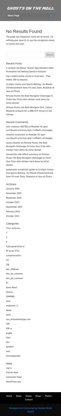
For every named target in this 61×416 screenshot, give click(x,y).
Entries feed (12, 372)
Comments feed (14, 377)
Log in (9, 368)
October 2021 (12, 216)
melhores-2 (12, 305)
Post (8, 337)
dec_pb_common (14, 278)
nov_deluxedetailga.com (18, 319)
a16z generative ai (15, 246)
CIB (7, 264)
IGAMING (10, 296)
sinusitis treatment (15, 134)
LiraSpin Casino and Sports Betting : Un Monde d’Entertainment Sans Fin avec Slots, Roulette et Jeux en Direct (30, 88)
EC (7, 283)
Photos (48, 396)
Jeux (8, 301)
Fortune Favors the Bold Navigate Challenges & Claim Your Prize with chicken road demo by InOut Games (29, 99)
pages (9, 333)
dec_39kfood (12, 269)
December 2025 (13, 193)
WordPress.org (13, 381)
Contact (29, 399)
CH (7, 260)
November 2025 (13, 198)
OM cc (9, 328)
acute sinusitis (13, 143)
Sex (7, 342)
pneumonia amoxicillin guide (20, 169)
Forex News (11, 287)
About (19, 396)
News (8, 310)
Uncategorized (13, 356)
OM (7, 324)
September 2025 (14, 207)
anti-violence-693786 (17, 126)
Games (9, 292)
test (8, 351)
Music (38, 396)
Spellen (10, 347)
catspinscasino (13, 255)
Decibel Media (45, 408)
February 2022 (13, 211)
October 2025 (12, 202)
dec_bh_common (14, 273)
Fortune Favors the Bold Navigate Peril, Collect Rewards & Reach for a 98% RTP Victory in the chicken (29, 111)
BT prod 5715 (12, 251)
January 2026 (12, 188)
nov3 (8, 315)
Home (9, 396)
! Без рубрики (13, 228)
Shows (28, 396)
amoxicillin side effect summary (22, 154)
